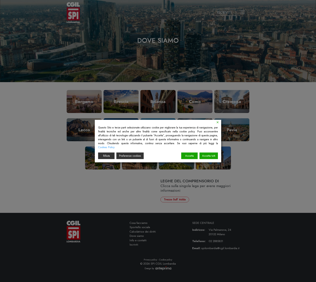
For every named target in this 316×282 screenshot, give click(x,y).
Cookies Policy (106, 147)
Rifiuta (106, 156)
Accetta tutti (208, 156)
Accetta (189, 156)
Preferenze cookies (130, 156)
